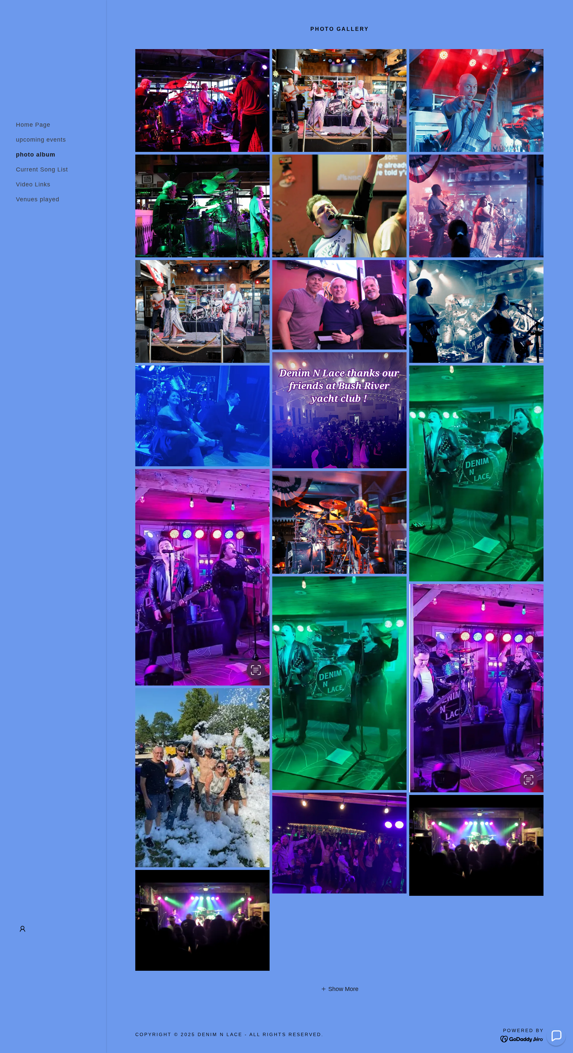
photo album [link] (35, 154)
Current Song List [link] (42, 169)
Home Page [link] (33, 124)
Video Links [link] (33, 184)
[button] (22, 929)
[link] (522, 1038)
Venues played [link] (37, 199)
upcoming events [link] (41, 139)
